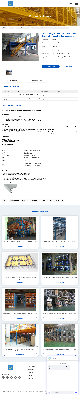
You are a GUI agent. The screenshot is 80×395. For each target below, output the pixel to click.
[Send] (76, 392)
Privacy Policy (5, 391)
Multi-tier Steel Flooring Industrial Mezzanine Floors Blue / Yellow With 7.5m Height (59, 278)
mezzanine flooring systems (37, 200)
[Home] (10, 369)
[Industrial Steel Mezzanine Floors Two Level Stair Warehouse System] (20, 228)
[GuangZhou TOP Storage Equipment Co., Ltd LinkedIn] (7, 377)
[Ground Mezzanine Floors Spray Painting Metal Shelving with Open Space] (20, 264)
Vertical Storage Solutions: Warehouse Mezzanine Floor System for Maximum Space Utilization (59, 314)
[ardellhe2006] (19, 377)
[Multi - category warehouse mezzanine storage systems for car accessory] (20, 49)
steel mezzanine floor (56, 200)
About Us (31, 369)
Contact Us (31, 378)
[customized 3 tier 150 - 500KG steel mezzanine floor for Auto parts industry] (59, 335)
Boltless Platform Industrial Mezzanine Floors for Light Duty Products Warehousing (20, 314)
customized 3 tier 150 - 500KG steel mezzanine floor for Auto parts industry (59, 350)
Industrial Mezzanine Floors (23, 27)
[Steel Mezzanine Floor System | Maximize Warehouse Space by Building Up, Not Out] (20, 335)
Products (11, 27)
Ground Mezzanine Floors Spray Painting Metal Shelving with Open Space (20, 278)
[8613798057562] (11, 377)
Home (5, 27)
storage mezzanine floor (17, 200)
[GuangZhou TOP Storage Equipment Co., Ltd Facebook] (3, 377)
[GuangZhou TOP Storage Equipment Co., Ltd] (10, 3)
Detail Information (13, 80)
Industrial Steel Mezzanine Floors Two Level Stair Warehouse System (20, 241)
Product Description (36, 80)
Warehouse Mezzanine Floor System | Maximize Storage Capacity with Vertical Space (59, 242)
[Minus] (76, 358)
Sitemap (12, 391)
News (30, 375)
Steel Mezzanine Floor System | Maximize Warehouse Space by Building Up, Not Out (20, 350)
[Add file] (49, 392)
